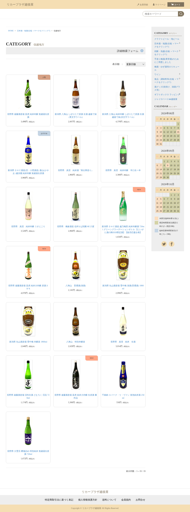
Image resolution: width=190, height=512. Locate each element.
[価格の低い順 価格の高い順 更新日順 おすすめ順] (135, 64)
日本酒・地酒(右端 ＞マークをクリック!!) (33, 31)
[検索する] (181, 14)
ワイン (157, 74)
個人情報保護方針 (87, 500)
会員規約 (126, 500)
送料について (109, 500)
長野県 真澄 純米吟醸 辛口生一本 (123, 170)
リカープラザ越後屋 (20, 4)
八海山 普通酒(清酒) (76, 286)
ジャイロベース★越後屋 (165, 99)
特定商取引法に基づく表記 (59, 500)
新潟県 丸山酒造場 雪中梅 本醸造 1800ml (28, 342)
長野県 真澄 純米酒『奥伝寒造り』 (75, 170)
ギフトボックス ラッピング (167, 94)
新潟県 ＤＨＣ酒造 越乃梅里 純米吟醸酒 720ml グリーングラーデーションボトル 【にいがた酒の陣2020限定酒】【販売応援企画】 (123, 229)
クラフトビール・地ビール (166, 39)
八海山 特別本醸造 (75, 342)
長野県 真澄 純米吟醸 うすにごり (28, 226)
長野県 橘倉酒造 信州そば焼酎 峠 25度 (75, 226)
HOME (11, 31)
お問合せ (140, 500)
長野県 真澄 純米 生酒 (123, 342)
